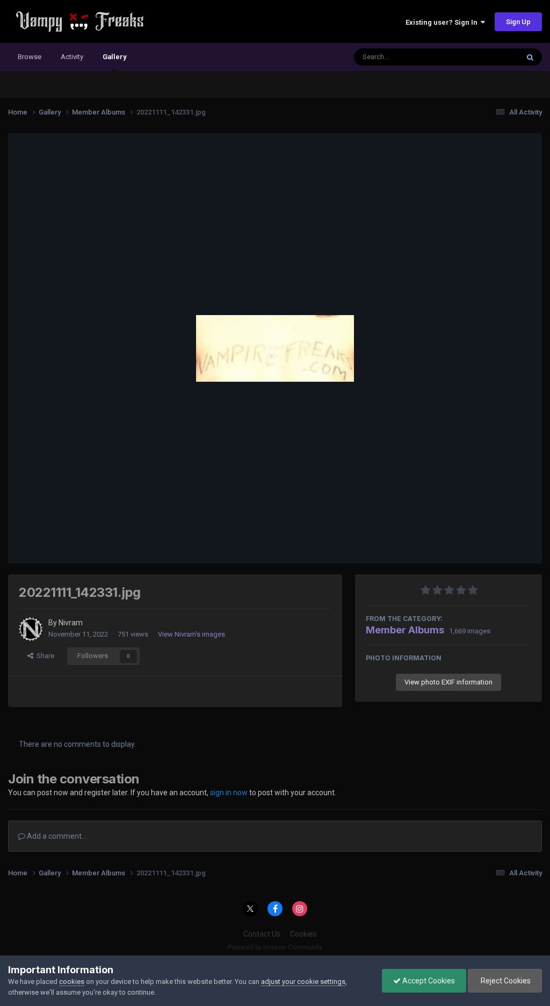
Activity (72, 57)
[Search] (530, 57)
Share (43, 656)
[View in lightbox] (275, 348)
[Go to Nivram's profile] (30, 629)
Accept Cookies (428, 980)
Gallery (114, 57)
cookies (71, 982)
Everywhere (486, 57)
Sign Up (518, 22)
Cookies (303, 934)
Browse (29, 57)
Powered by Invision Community (275, 947)
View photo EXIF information (448, 682)
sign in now (229, 792)
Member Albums (405, 630)
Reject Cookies (505, 980)
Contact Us (261, 934)
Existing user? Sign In (443, 22)
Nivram (71, 622)
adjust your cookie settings (303, 982)
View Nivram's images (191, 634)
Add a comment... (55, 836)
